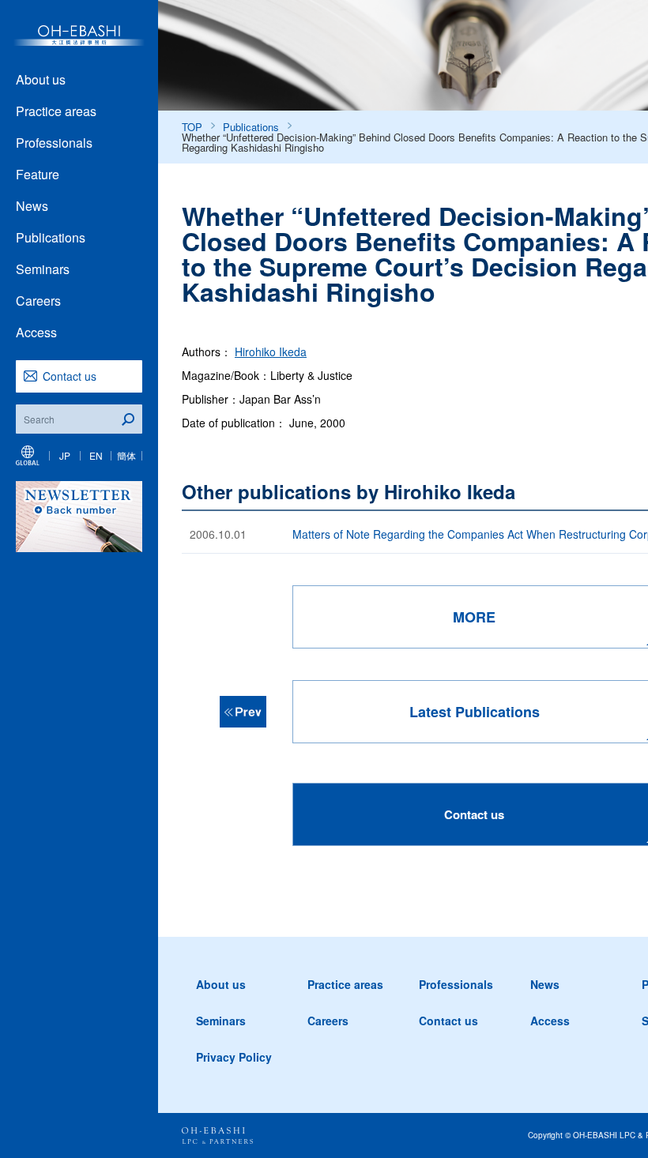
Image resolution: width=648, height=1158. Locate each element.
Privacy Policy (234, 1057)
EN (96, 455)
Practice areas (56, 111)
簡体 (126, 455)
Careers (38, 300)
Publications (50, 237)
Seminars (43, 269)
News (32, 206)
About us (41, 79)
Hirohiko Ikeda (271, 351)
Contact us (69, 376)
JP (64, 455)
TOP (192, 127)
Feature (37, 174)
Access (36, 332)
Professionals (54, 142)
